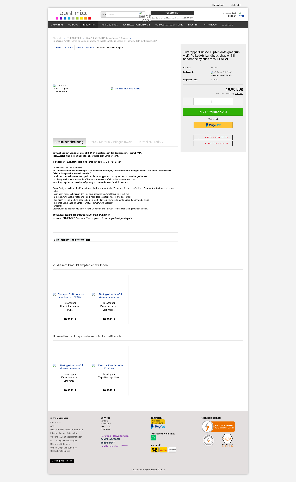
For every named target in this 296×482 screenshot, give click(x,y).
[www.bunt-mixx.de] (72, 14)
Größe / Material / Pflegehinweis (110, 142)
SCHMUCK (73, 25)
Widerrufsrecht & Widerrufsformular (66, 429)
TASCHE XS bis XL (109, 25)
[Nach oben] (286, 477)
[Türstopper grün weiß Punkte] (125, 89)
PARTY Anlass (210, 25)
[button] (188, 101)
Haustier (193, 25)
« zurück (69, 47)
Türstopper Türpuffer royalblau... (108, 376)
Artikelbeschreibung (69, 142)
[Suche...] (142, 15)
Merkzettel (235, 5)
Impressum (55, 422)
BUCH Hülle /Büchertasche (136, 25)
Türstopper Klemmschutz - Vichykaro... (108, 306)
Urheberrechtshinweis (60, 444)
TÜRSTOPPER (89, 25)
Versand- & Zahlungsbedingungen (66, 437)
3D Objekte (227, 25)
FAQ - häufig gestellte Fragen (63, 440)
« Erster (58, 47)
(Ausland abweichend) (221, 75)
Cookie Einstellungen (60, 451)
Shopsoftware (137, 469)
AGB (52, 426)
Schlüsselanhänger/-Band (169, 25)
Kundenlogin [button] (217, 5)
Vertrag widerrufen (62, 461)
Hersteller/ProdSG (150, 142)
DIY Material (57, 25)
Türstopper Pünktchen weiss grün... (69, 306)
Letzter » (90, 47)
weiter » (79, 47)
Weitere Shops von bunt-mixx (63, 448)
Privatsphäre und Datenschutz (64, 433)
